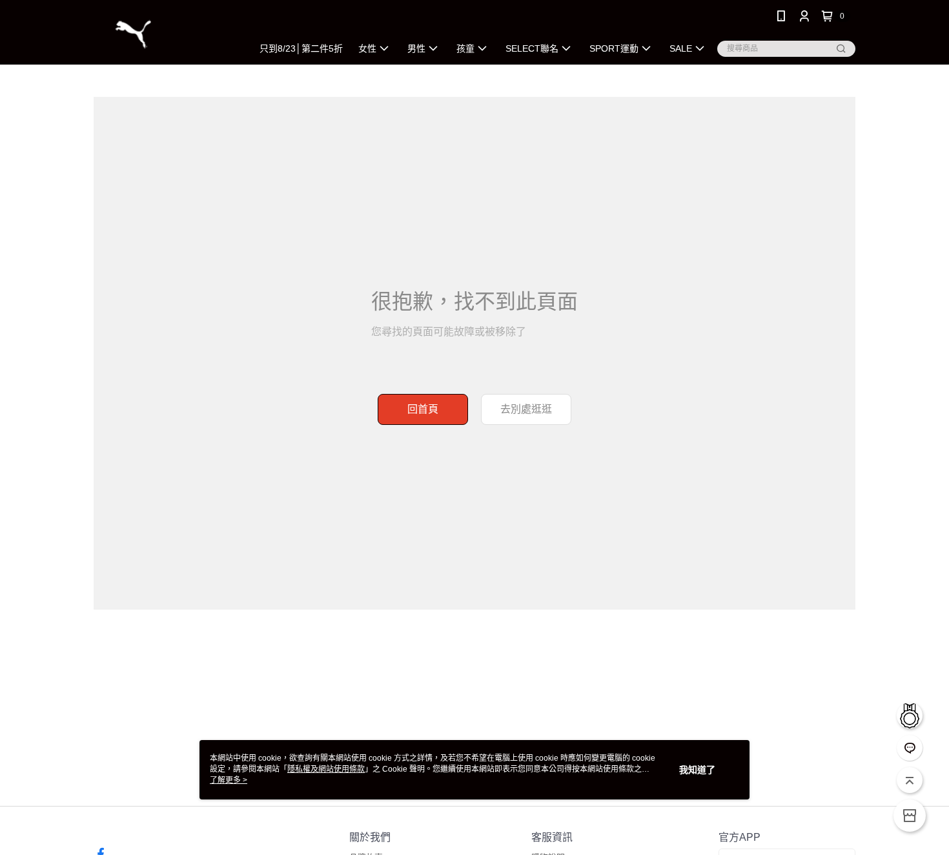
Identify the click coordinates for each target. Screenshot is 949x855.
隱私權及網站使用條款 (326, 769)
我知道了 (697, 770)
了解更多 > (228, 780)
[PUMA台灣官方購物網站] (165, 34)
